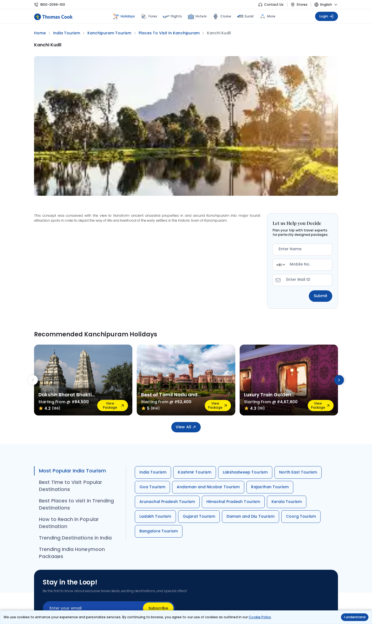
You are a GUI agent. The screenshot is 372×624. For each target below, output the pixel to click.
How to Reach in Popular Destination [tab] (69, 523)
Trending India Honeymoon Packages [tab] (72, 553)
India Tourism (152, 472)
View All (183, 427)
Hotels (201, 16)
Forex (152, 16)
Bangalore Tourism (158, 531)
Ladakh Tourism (155, 516)
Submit (320, 296)
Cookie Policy (260, 617)
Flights (176, 16)
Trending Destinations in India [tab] (75, 537)
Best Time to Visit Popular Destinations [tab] (70, 486)
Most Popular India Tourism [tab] (72, 470)
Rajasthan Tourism (270, 487)
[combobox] (280, 264)
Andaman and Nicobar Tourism (208, 487)
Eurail (249, 16)
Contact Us (273, 4)
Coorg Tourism (301, 516)
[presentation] (33, 380)
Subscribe (158, 608)
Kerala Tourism (287, 501)
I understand (354, 617)
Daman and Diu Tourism (251, 516)
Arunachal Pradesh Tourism (167, 501)
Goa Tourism (152, 487)
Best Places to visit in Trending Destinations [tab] (76, 504)
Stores (302, 4)
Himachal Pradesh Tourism (233, 501)
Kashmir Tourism (194, 472)
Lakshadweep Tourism (245, 472)
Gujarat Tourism (199, 516)
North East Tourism (298, 472)
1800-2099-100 (52, 4)
